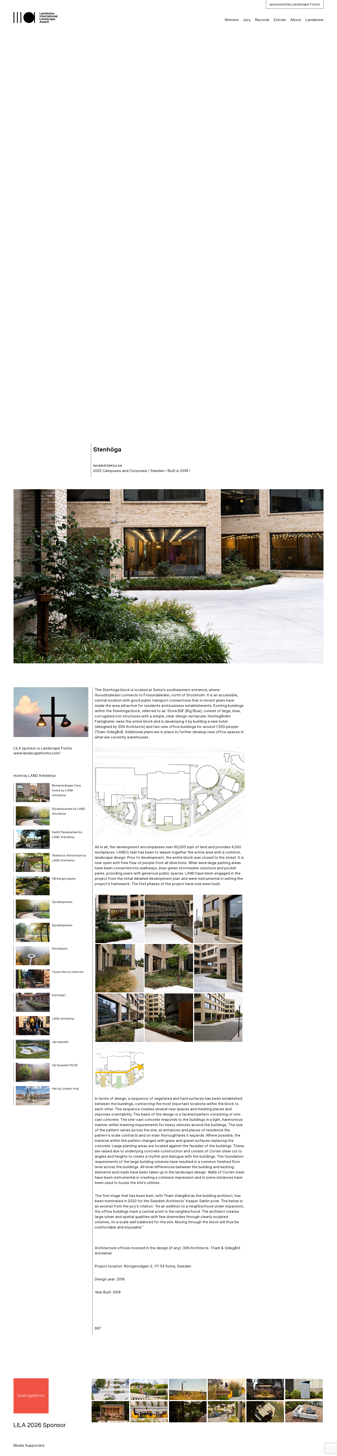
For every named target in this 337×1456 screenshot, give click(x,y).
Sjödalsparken (62, 902)
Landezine (314, 20)
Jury (247, 20)
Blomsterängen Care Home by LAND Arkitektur (66, 790)
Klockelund (59, 948)
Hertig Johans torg (65, 1088)
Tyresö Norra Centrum (67, 971)
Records (262, 20)
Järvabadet (60, 1041)
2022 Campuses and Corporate (120, 471)
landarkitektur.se (107, 465)
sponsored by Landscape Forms (295, 4)
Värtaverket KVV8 (65, 1065)
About (295, 20)
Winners (232, 20)
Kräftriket (59, 995)
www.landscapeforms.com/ (37, 753)
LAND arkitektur (63, 1018)
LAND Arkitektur (42, 775)
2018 (184, 471)
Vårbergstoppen (64, 878)
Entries (280, 20)
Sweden (157, 471)
